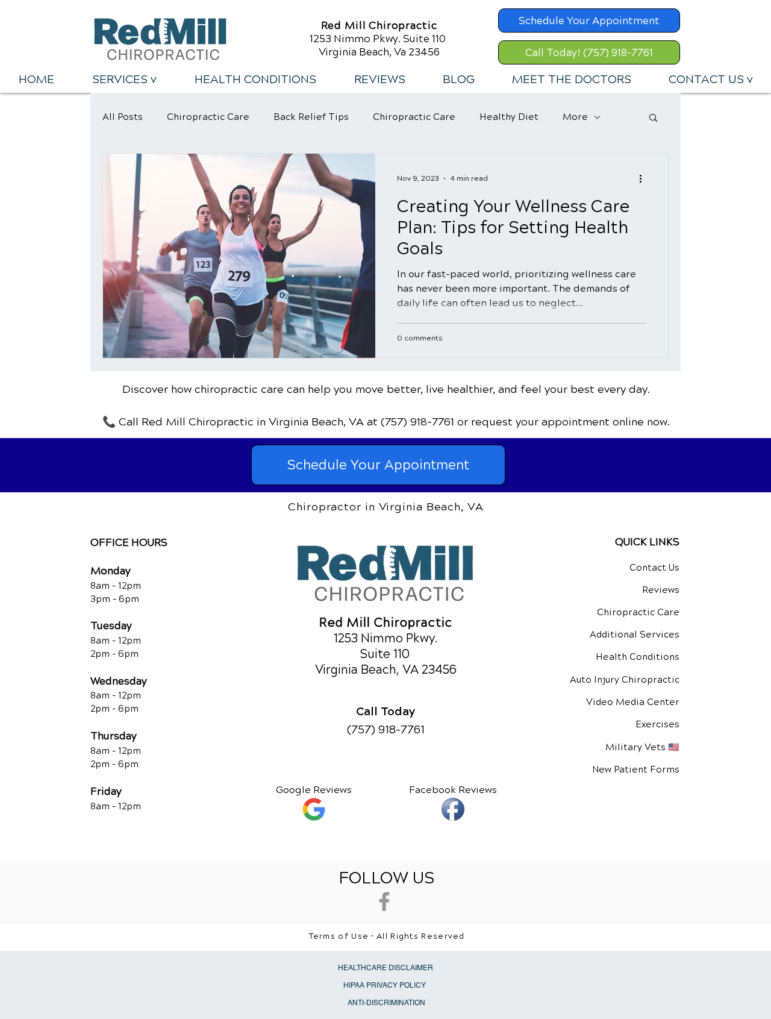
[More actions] (644, 178)
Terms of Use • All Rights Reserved (387, 936)
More (575, 116)
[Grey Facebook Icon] (384, 901)
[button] (124, 79)
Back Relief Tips (311, 116)
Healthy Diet (508, 116)
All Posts (122, 116)
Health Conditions (637, 656)
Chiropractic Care (208, 116)
